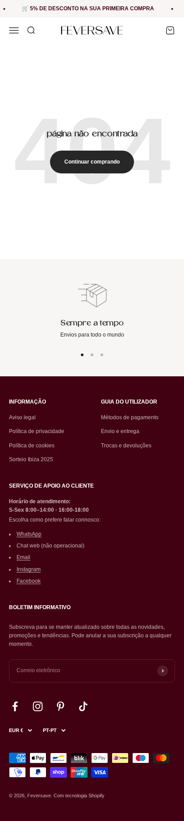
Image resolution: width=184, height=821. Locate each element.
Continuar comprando (92, 162)
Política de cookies (31, 445)
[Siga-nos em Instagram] (38, 706)
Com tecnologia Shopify (79, 795)
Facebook (29, 581)
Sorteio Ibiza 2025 (31, 459)
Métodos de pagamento (130, 417)
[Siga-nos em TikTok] (83, 706)
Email (23, 557)
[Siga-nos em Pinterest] (60, 706)
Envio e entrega (120, 431)
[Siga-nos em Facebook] (15, 706)
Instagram (29, 569)
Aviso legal (22, 417)
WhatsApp (29, 534)
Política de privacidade (36, 431)
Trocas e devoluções (126, 445)
